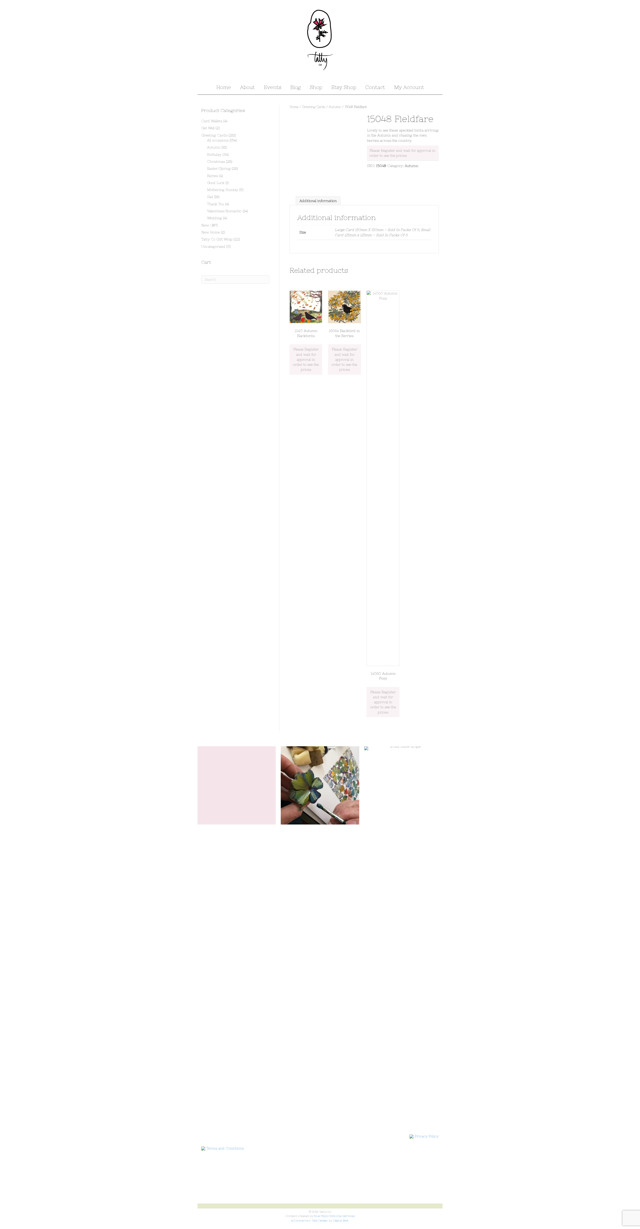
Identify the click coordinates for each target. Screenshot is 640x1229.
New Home (210, 232)
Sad (210, 197)
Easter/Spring (219, 168)
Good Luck (215, 183)
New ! (206, 225)
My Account (409, 87)
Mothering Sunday (222, 190)
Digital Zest (341, 1220)
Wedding (214, 218)
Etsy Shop (343, 87)
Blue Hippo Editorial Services (334, 1216)
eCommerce (299, 1220)
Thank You (215, 204)
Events (272, 87)
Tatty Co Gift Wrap (216, 239)
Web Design (320, 1220)
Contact (375, 87)
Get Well (207, 128)
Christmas (216, 162)
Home (223, 87)
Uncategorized (213, 246)
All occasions (217, 140)
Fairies (212, 176)
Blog (295, 87)
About (247, 87)
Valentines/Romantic (224, 211)
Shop (316, 87)
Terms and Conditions (225, 1148)
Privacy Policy (426, 1136)
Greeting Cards (313, 107)
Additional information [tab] (318, 201)
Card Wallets (211, 121)
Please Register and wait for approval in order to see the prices (306, 359)
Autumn (335, 107)
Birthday (214, 154)
